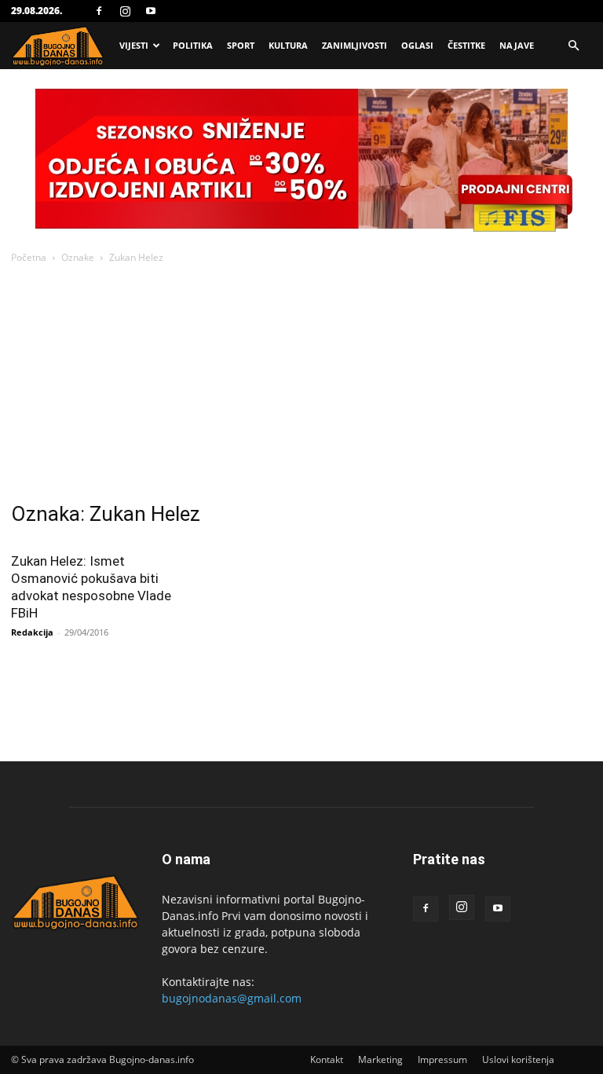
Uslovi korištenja (518, 1059)
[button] (573, 45)
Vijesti (133, 45)
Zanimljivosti (354, 45)
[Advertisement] (301, 384)
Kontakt (326, 1059)
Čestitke (466, 45)
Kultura (288, 45)
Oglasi (417, 45)
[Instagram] (125, 11)
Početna (28, 257)
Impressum (442, 1059)
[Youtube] (151, 11)
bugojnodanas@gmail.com (232, 998)
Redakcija (32, 632)
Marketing (380, 1059)
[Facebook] (99, 11)
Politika (193, 45)
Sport (240, 45)
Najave (516, 45)
